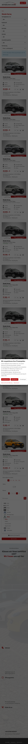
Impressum (16, 382)
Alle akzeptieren (5, 379)
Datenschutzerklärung (6, 382)
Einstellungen (23, 379)
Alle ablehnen (14, 379)
